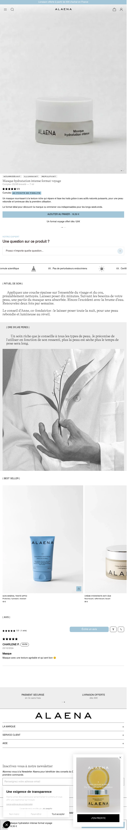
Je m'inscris (63, 442)
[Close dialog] (122, 4)
